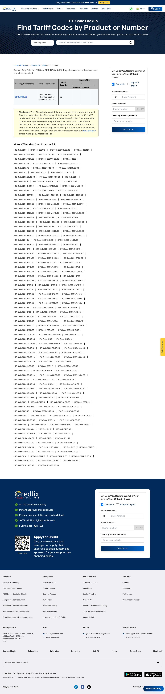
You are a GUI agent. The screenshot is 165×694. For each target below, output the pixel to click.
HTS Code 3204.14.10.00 (68, 217)
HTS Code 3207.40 (21, 411)
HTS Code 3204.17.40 (47, 262)
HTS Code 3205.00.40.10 (24, 348)
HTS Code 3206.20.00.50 (74, 375)
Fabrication (33, 651)
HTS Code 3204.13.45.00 (48, 213)
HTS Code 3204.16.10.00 (43, 240)
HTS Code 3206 (45, 362)
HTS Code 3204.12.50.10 (71, 199)
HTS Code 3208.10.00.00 (60, 416)
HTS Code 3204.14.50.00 (24, 226)
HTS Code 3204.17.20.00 (24, 262)
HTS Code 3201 (20, 150)
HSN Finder (47, 600)
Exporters (7, 577)
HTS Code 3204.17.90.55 (24, 303)
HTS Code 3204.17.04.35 (24, 258)
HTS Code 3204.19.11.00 (67, 308)
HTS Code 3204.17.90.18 (71, 285)
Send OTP (140, 109)
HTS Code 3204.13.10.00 (43, 208)
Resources (126, 588)
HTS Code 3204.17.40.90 (48, 267)
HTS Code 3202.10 (21, 163)
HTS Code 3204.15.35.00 (24, 235)
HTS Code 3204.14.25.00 (49, 222)
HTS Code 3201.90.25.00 (24, 159)
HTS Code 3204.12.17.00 (24, 195)
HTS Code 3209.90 (82, 425)
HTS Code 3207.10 (38, 402)
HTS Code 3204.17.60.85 (48, 276)
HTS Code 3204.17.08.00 (73, 258)
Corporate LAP (88, 617)
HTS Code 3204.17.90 (71, 276)
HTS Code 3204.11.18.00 (24, 186)
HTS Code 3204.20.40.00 (24, 335)
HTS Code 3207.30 (46, 407)
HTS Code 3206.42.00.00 (24, 384)
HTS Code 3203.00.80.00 (49, 177)
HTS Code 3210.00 (63, 429)
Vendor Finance (49, 588)
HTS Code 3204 (71, 177)
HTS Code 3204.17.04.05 (46, 249)
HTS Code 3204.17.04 (22, 249)
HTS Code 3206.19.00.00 (67, 366)
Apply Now (104, 3)
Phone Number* (119, 104)
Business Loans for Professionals (16, 611)
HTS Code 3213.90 (45, 452)
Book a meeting (153, 688)
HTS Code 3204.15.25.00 (49, 231)
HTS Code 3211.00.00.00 (24, 438)
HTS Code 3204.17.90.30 (24, 294)
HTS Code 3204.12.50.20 (24, 204)
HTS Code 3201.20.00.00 (24, 154)
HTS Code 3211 (45, 434)
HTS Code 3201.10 (37, 150)
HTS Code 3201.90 (46, 154)
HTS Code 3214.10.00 (58, 456)
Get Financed (128, 129)
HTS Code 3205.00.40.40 (74, 348)
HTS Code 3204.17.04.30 (73, 253)
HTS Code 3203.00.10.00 (61, 172)
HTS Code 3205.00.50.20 (24, 357)
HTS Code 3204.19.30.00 (24, 326)
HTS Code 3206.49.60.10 (71, 393)
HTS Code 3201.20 (81, 150)
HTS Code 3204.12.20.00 (48, 195)
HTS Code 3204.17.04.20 (24, 253)
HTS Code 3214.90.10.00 (24, 465)
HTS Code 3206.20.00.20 (24, 375)
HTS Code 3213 (69, 447)
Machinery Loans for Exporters (15, 606)
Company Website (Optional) (124, 116)
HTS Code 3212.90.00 (66, 443)
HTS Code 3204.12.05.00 (43, 190)
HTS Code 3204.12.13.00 (68, 190)
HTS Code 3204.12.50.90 (73, 204)
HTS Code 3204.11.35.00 (48, 186)
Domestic (120, 84)
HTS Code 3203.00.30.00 (24, 177)
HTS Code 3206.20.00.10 (66, 371)
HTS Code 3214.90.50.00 (48, 465)
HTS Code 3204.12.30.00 (73, 195)
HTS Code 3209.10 (38, 425)
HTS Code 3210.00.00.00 (24, 434)
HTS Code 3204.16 (21, 240)
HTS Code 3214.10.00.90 (48, 461)
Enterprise (54, 651)
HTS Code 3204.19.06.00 (43, 308)
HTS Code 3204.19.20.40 (70, 312)
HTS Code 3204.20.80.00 (49, 335)
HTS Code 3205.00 (64, 339)
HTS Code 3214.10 (37, 456)
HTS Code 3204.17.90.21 (47, 290)
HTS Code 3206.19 (45, 366)
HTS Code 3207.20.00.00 (24, 407)
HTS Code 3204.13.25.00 (24, 213)
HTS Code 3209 (20, 425)
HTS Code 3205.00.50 (48, 353)
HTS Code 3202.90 (21, 168)
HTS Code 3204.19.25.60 (48, 321)
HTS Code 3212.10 (62, 438)
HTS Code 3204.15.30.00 (73, 231)
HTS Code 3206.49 (47, 384)
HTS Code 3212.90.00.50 (48, 447)
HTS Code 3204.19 (21, 308)
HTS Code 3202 (69, 159)
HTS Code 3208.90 (47, 420)
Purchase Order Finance (12, 588)
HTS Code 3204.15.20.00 (24, 231)
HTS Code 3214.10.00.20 (24, 461)
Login (157, 9)
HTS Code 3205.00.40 (73, 344)
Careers (125, 582)
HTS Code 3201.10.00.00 (60, 150)
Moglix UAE (157, 651)
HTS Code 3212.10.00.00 (24, 443)
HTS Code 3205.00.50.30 (49, 357)
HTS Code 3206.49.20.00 (24, 389)
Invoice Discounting (11, 582)
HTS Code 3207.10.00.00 (60, 402)
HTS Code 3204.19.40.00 (73, 326)
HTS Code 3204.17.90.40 (72, 294)
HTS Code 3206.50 (46, 398)
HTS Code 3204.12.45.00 (24, 199)
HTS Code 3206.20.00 (42, 371)
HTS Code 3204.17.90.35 (48, 294)
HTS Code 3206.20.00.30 (49, 375)
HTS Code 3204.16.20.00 (67, 240)
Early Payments (49, 582)
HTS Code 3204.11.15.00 (67, 181)
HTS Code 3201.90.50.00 (48, 159)
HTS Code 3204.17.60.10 (48, 271)
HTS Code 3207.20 (82, 402)
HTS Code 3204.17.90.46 (24, 299)
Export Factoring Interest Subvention (18, 617)
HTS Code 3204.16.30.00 (24, 244)
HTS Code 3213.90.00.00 (67, 452)
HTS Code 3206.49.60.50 (24, 398)
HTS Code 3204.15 (46, 226)
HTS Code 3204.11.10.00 (43, 181)
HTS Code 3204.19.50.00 (24, 330)
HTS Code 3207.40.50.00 (68, 411)
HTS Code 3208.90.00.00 (69, 420)
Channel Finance (49, 594)
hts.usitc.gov (89, 130)
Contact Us (87, 600)
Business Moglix (9, 651)
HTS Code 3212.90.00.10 (24, 447)
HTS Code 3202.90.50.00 (68, 168)
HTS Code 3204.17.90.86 (72, 303)
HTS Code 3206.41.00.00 (43, 380)
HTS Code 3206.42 (66, 380)
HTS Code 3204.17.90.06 (72, 281)
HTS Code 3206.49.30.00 (49, 389)
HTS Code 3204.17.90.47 (48, 299)
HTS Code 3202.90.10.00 (43, 168)
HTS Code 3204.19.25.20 (70, 317)
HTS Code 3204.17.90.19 (23, 290)
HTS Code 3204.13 (21, 208)
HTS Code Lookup (50, 606)
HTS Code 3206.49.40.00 (74, 389)
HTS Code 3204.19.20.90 (24, 317)
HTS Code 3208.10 (38, 416)
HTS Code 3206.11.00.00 (24, 366)
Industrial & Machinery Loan (93, 611)
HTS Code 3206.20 (21, 371)
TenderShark (135, 651)
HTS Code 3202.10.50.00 (67, 163)
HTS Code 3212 (45, 438)
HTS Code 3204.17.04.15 (70, 249)
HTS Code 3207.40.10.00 (43, 411)
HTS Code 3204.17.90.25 (71, 290)
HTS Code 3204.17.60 (71, 267)
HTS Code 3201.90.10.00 (68, 154)
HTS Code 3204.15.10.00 (68, 226)
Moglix (114, 651)
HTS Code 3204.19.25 (47, 317)
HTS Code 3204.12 (21, 190)
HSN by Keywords (50, 611)
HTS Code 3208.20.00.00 (24, 420)
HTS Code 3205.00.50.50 (24, 362)
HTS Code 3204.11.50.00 (72, 186)
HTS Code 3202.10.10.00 (43, 163)
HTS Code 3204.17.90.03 (48, 281)
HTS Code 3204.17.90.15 (47, 285)
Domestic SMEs (89, 577)
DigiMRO (96, 651)
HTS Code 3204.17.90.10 (23, 285)
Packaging (75, 651)
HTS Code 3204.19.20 (22, 312)
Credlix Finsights (89, 594)
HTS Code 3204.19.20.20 (46, 312)
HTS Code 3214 (20, 456)
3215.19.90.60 (21, 97)
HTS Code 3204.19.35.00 (48, 326)
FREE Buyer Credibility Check (14, 594)
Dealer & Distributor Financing (94, 606)
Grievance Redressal (130, 600)
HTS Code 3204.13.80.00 (24, 217)
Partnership (127, 594)
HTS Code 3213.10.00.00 (24, 452)
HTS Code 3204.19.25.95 (73, 321)
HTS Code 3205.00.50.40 (74, 357)
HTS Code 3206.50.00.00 (69, 398)
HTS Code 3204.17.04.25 (48, 253)
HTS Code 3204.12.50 (47, 199)
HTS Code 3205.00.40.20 (49, 348)
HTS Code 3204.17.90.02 (24, 281)
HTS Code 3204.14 (46, 217)
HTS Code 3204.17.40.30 (24, 267)
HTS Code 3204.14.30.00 (74, 222)
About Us (126, 577)
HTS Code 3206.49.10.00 (69, 384)
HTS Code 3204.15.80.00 (73, 235)
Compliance (87, 588)
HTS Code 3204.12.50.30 (48, 204)
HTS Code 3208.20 (83, 416)
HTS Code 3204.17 (70, 244)
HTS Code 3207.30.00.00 (68, 407)
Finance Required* (120, 91)
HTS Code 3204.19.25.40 (24, 321)
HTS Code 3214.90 (70, 461)
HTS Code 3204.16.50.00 (49, 244)
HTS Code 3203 (20, 172)
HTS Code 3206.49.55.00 (24, 393)
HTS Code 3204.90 (72, 335)
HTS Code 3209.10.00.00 (60, 425)
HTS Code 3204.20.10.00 (68, 330)
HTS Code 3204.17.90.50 (72, 299)
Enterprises (48, 577)
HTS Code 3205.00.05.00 (24, 344)
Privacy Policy (139, 687)
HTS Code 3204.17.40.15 (70, 262)
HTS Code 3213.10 (86, 447)
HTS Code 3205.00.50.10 (71, 353)
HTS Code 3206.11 (63, 362)
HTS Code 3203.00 (38, 172)
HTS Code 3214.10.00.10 (81, 456)
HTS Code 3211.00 (62, 434)
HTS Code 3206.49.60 (48, 393)
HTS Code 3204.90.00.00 (24, 339)
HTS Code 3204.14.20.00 (24, 222)
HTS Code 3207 (20, 402)
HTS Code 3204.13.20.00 (67, 208)
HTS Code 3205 (45, 339)
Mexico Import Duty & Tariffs (54, 617)
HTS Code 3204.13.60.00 (73, 213)
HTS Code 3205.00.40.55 (24, 353)
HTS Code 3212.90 (45, 443)
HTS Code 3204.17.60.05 (24, 271)
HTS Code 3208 (20, 416)
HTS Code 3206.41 (21, 380)
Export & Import (135, 84)
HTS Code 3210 (45, 429)
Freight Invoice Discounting (14, 600)
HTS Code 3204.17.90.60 (48, 303)
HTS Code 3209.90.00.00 (24, 429)
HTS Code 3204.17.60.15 (72, 271)
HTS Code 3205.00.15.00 (49, 344)
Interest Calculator (90, 582)
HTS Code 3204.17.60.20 (24, 276)
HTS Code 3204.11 (21, 181)
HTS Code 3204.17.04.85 (48, 258)
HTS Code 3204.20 (46, 330)
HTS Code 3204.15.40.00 (48, 235)
